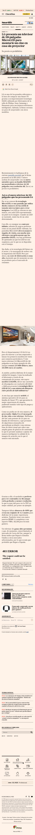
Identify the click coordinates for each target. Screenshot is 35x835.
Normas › (30, 584)
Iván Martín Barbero (17, 600)
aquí (27, 632)
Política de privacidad (8, 819)
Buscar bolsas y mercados (10, 727)
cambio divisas (17, 768)
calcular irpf (7, 762)
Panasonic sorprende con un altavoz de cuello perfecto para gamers (22, 608)
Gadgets (24, 27)
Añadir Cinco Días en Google (11, 89)
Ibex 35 (4, 10)
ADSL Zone (28, 23)
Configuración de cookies (26, 817)
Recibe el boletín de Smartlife (12, 576)
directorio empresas (28, 768)
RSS (25, 819)
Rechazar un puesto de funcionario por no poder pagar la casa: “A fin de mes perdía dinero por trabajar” (17, 711)
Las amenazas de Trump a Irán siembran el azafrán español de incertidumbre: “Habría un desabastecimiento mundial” (17, 697)
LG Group (20, 620)
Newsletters (28, 819)
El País (31, 17)
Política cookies (16, 817)
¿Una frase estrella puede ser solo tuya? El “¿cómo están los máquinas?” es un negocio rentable (17, 718)
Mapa (21, 819)
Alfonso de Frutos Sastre (18, 77)
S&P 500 (16, 10)
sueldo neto (28, 762)
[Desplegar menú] (3, 14)
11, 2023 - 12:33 (17, 80)
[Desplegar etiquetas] (32, 620)
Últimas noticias (7, 692)
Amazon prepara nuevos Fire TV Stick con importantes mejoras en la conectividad (21, 596)
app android (28, 775)
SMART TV (4, 31)
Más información (6, 628)
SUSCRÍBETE (26, 14)
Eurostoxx (9, 736)
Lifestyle (29, 27)
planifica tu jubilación (7, 769)
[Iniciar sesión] (32, 14)
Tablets (12, 27)
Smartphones (5, 27)
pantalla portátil (14, 175)
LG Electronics (6, 620)
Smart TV (18, 27)
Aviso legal (9, 817)
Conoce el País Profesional (17, 782)
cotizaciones (7, 775)
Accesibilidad (17, 819)
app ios (17, 775)
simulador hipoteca (17, 762)
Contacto (4, 817)
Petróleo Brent (29, 10)
